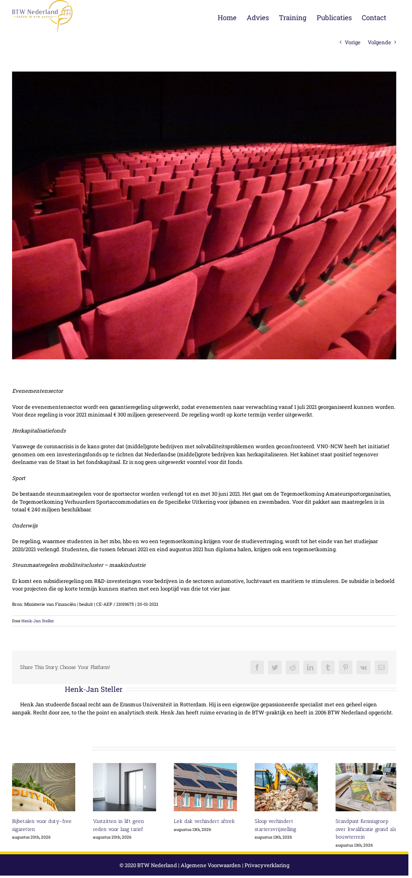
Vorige (352, 42)
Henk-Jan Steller (37, 621)
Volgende (379, 42)
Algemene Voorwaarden (211, 865)
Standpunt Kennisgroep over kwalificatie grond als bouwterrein (366, 829)
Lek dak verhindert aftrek (204, 821)
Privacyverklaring (267, 865)
